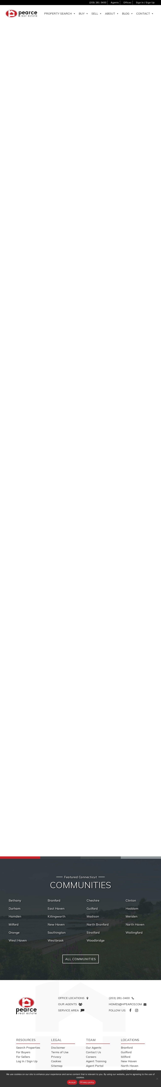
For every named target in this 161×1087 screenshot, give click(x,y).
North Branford (98, 924)
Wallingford (134, 932)
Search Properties (28, 1047)
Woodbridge (96, 940)
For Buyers (23, 1052)
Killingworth (56, 916)
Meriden (131, 916)
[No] (157, 1078)
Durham (14, 908)
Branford (54, 900)
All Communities (80, 959)
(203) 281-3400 (97, 2)
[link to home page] (26, 1005)
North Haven (135, 924)
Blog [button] (125, 13)
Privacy (56, 1057)
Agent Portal (94, 1066)
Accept (72, 1082)
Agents (115, 2)
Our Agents (93, 1047)
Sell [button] (95, 13)
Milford (14, 924)
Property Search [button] (58, 13)
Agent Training (96, 1061)
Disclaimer (58, 1047)
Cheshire (93, 900)
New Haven (56, 924)
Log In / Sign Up (26, 1061)
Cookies (56, 1061)
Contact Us (93, 1052)
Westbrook (56, 940)
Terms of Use (59, 1052)
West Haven (18, 940)
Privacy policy (87, 1082)
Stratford (93, 932)
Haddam (132, 908)
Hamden (15, 916)
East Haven (56, 908)
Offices (127, 2)
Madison (93, 916)
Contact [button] (143, 13)
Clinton (131, 900)
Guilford (92, 908)
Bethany (15, 900)
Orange (14, 932)
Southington (57, 932)
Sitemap (56, 1066)
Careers (91, 1057)
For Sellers (23, 1057)
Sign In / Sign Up (145, 2)
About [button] (110, 13)
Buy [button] (82, 13)
